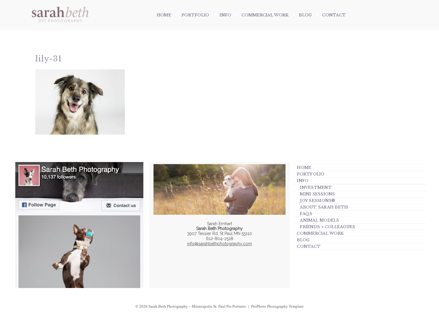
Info (225, 15)
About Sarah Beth (324, 207)
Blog (305, 15)
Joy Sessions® (317, 200)
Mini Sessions (317, 194)
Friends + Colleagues (327, 226)
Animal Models (319, 220)
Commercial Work (265, 15)
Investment (316, 187)
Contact (334, 15)
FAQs (306, 213)
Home (164, 15)
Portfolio (195, 15)
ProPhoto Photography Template (277, 306)
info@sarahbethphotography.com (219, 243)
